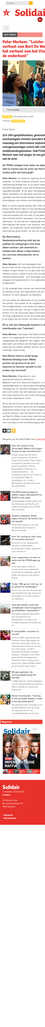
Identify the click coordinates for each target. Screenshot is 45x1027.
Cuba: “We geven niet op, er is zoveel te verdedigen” (27, 585)
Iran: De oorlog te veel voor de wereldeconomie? (26, 538)
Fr (40, 20)
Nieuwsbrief (10, 818)
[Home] (13, 788)
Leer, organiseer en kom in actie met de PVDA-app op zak (26, 560)
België (7, 116)
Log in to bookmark (4, 431)
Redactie (8, 815)
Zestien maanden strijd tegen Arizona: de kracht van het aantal (27, 518)
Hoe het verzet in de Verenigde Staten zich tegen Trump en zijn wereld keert (27, 448)
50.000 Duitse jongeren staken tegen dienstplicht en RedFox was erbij (27, 495)
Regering (18, 121)
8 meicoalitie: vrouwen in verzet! (25, 633)
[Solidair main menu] (6, 27)
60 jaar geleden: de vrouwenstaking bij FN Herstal (24, 675)
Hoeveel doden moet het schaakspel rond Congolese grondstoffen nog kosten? (26, 607)
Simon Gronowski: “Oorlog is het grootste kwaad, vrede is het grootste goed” (27, 698)
